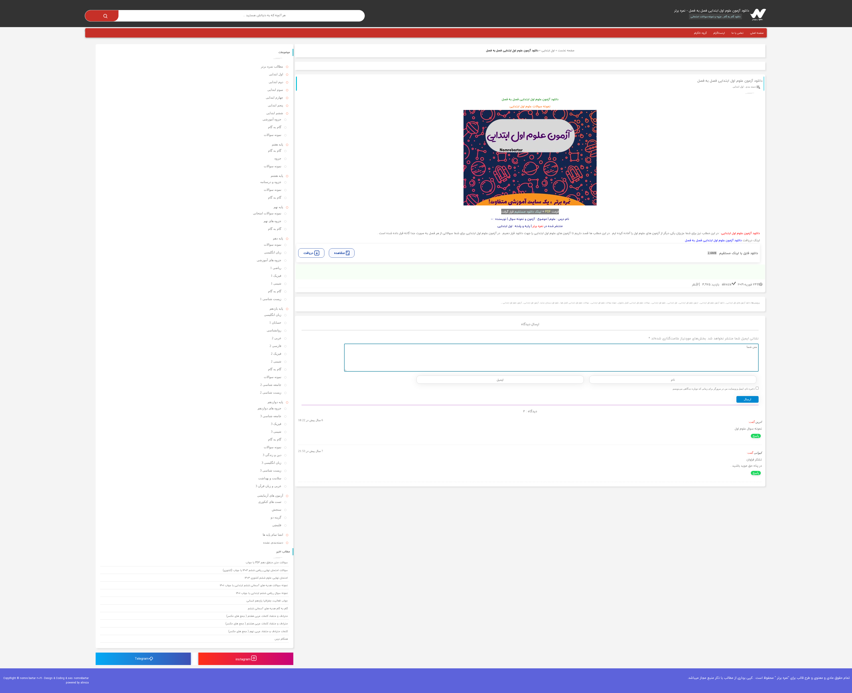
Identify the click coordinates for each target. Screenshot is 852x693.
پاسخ (756, 436)
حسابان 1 (275, 322)
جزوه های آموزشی (269, 260)
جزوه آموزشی (271, 119)
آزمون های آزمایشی (270, 495)
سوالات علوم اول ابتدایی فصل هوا (574, 303)
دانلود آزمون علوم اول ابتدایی (712, 303)
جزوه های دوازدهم (269, 408)
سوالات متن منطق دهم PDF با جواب (267, 562)
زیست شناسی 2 (270, 392)
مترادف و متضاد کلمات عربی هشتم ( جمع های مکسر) (256, 623)
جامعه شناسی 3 (270, 416)
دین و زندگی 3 (272, 455)
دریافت (308, 253)
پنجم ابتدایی (275, 105)
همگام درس (281, 639)
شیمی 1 (276, 283)
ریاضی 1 (275, 268)
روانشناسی (274, 330)
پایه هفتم (277, 144)
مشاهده (339, 253)
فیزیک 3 (276, 424)
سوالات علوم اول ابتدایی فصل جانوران (634, 303)
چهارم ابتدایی (274, 97)
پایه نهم (278, 207)
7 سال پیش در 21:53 (310, 451)
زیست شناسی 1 (270, 299)
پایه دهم (278, 238)
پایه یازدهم (276, 308)
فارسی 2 (275, 346)
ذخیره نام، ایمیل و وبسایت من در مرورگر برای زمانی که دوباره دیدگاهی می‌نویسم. (713, 388)
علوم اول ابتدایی (659, 303)
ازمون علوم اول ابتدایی (688, 303)
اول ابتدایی (548, 50)
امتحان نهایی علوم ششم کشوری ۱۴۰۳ (266, 578)
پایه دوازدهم (275, 402)
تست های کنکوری (269, 502)
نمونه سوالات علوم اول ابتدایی (603, 303)
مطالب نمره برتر (272, 66)
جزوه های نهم (272, 221)
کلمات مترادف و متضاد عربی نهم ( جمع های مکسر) (258, 631)
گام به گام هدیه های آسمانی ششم (268, 608)
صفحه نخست (566, 50)
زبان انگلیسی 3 (271, 462)
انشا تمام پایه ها (273, 534)
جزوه (277, 158)
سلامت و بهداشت (269, 478)
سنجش (276, 509)
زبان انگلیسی (272, 252)
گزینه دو (276, 517)
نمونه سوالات (272, 135)
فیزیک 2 (276, 353)
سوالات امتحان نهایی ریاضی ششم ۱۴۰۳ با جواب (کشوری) (255, 570)
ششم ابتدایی (274, 113)
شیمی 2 (276, 361)
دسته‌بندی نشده (273, 542)
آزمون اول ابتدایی (531, 303)
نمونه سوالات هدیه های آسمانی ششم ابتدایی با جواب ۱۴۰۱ (254, 585)
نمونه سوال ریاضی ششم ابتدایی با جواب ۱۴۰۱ (262, 593)
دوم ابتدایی (276, 82)
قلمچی (276, 525)
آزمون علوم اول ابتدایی (512, 303)
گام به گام (274, 127)
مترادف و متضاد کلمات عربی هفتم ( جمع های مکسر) (257, 616)
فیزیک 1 (276, 275)
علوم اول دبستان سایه (549, 303)
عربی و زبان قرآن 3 (268, 486)
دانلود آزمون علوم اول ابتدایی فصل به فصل (730, 81)
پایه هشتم (277, 175)
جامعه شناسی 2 (270, 384)
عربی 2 (276, 338)
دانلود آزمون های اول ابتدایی (738, 303)
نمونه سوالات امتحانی (267, 213)
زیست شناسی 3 (270, 470)
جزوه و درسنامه (270, 182)
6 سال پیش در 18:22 (310, 420)
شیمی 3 (276, 431)
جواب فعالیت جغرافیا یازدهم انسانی (267, 600)
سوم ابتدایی (275, 90)
